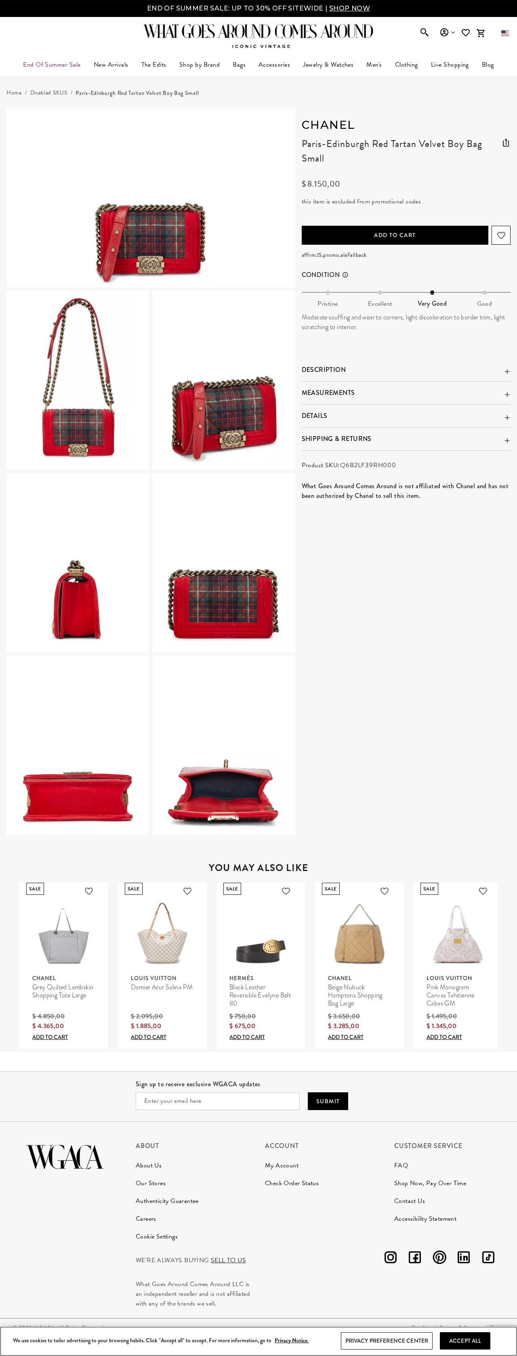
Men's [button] (374, 64)
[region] (258, 1341)
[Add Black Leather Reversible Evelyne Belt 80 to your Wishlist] (286, 891)
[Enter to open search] (424, 33)
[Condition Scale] (348, 275)
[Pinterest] (439, 1259)
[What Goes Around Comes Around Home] (258, 31)
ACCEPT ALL (465, 1341)
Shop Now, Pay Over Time (430, 1183)
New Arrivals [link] (111, 64)
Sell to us (228, 1260)
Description (324, 369)
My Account (281, 1165)
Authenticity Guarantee (167, 1201)
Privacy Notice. (292, 1341)
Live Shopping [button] (450, 64)
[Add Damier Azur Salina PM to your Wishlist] (187, 891)
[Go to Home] (65, 1155)
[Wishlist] (466, 33)
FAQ (401, 1165)
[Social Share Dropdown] (506, 141)
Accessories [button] (274, 64)
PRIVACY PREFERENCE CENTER (387, 1341)
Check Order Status (292, 1183)
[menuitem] (111, 64)
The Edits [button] (153, 64)
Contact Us (409, 1201)
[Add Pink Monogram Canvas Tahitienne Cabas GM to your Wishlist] (483, 891)
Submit (328, 1101)
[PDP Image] (150, 471)
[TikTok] (488, 1259)
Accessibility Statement (425, 1219)
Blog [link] (488, 64)
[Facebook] (415, 1259)
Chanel (328, 125)
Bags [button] (239, 64)
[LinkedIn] (464, 1259)
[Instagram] (390, 1259)
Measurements (328, 392)
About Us (149, 1165)
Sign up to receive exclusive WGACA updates (198, 1084)
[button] (505, 33)
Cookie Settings (157, 1236)
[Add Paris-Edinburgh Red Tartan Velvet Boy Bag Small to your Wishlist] (501, 235)
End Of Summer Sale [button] (52, 64)
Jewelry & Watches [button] (328, 64)
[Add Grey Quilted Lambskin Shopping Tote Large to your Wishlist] (89, 891)
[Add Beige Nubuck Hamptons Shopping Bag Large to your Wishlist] (384, 891)
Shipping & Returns (337, 438)
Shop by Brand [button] (199, 64)
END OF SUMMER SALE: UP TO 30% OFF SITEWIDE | (258, 8)
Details (315, 415)
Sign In (447, 33)
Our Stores (151, 1183)
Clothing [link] (406, 64)
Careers (146, 1219)
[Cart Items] (480, 33)
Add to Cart (395, 235)
